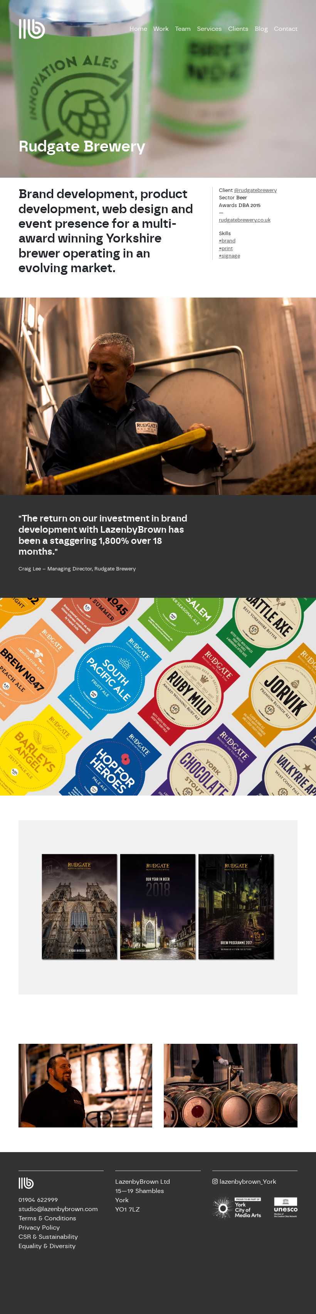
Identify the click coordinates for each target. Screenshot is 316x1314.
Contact (286, 29)
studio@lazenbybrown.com (58, 1209)
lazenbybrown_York (247, 1182)
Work (161, 29)
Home (138, 29)
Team (183, 29)
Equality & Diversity (47, 1246)
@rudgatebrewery (255, 190)
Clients (238, 29)
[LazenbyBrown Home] (31, 28)
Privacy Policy (39, 1228)
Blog (261, 29)
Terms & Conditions (47, 1218)
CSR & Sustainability (48, 1237)
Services (209, 29)
